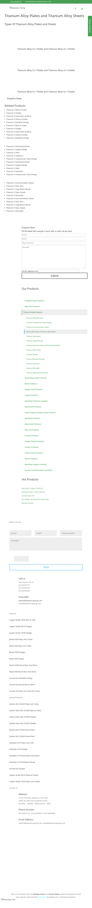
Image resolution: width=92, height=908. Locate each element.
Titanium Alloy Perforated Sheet (37, 373)
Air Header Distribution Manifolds (35, 499)
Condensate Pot (28, 496)
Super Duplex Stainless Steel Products (40, 412)
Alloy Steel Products (33, 424)
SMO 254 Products (32, 306)
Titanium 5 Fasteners (14, 171)
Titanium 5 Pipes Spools (15, 208)
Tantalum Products (32, 418)
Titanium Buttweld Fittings (35, 359)
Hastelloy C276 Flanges (18, 749)
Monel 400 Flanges (16, 659)
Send (46, 567)
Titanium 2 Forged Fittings (16, 149)
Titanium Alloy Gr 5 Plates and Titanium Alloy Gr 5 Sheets (46, 70)
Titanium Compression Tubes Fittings (39, 323)
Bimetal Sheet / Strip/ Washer (33, 492)
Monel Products (31, 458)
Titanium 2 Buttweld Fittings (17, 122)
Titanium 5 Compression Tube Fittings (21, 174)
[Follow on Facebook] (41, 830)
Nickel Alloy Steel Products (36, 378)
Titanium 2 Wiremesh (14, 195)
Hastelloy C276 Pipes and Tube (21, 743)
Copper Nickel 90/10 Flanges (20, 626)
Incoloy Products (32, 447)
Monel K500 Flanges (17, 652)
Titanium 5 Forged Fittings (16, 165)
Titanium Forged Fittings (34, 341)
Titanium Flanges (32, 354)
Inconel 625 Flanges (17, 768)
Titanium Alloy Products (32, 312)
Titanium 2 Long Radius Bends (18, 189)
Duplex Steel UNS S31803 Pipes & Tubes (25, 710)
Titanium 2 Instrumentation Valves (20, 183)
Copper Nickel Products (34, 441)
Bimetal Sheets (28, 503)
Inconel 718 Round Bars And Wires (39, 470)
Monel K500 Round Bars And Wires (23, 665)
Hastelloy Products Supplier (36, 401)
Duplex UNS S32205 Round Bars (22, 736)
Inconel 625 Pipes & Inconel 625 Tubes (24, 691)
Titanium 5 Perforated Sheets (18, 162)
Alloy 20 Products (32, 430)
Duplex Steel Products (34, 389)
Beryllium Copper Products (36, 464)
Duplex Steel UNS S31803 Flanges (22, 717)
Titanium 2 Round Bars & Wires (18, 116)
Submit (55, 275)
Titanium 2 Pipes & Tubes (16, 110)
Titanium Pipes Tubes (33, 350)
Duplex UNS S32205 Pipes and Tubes (24, 704)
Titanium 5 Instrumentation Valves (20, 198)
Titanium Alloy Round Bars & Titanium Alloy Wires (43, 345)
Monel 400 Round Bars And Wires (22, 672)
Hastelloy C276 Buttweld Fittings (22, 762)
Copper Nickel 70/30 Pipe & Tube (22, 620)
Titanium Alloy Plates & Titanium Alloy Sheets (41, 332)
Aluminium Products (33, 407)
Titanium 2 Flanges (13, 113)
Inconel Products (32, 435)
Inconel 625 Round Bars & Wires (22, 684)
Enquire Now (14, 98)
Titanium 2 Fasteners (14, 156)
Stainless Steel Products (34, 301)
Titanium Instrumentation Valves (37, 327)
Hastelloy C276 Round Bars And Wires (24, 756)
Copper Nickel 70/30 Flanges (20, 633)
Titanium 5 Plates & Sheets (17, 135)
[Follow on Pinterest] (46, 830)
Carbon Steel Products (34, 453)
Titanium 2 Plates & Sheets (17, 119)
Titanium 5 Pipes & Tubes (16, 125)
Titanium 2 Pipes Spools (15, 192)
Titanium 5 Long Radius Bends (18, 205)
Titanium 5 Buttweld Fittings (17, 138)
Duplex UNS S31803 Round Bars (22, 730)
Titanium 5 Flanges (13, 128)
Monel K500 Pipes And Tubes (21, 639)
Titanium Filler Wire (33, 368)
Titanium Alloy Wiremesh (34, 318)
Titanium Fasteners (33, 364)
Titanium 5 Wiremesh (14, 211)
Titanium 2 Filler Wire (14, 186)
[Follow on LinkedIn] (51, 830)
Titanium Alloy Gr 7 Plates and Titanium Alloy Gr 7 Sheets (46, 91)
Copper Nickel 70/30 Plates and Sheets (24, 781)
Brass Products (31, 384)
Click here (42, 897)
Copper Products (32, 395)
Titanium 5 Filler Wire (14, 201)
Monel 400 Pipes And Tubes (20, 646)
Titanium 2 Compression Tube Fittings (21, 159)
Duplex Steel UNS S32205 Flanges (22, 723)
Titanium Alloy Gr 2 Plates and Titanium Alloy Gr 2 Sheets (46, 48)
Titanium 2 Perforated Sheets (18, 146)
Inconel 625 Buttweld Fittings (20, 678)
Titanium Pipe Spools (33, 336)
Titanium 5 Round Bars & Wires (18, 132)
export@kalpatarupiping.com (30, 600)
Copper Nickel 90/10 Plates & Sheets (23, 775)
